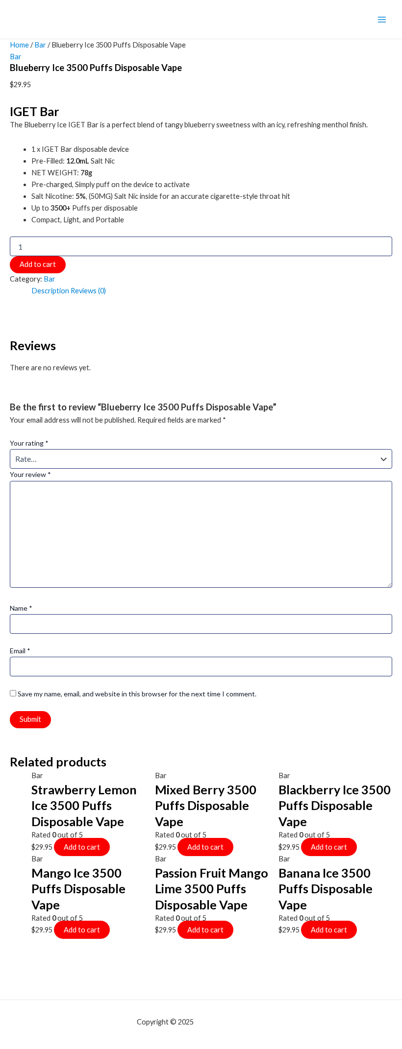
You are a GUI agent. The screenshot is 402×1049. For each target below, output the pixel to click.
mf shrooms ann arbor (230, 1022)
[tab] (50, 291)
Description (50, 290)
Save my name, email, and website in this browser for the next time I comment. (137, 694)
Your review (30, 474)
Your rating (29, 443)
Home (19, 45)
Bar (40, 45)
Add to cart (38, 264)
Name (21, 608)
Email (20, 650)
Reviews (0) (88, 290)
